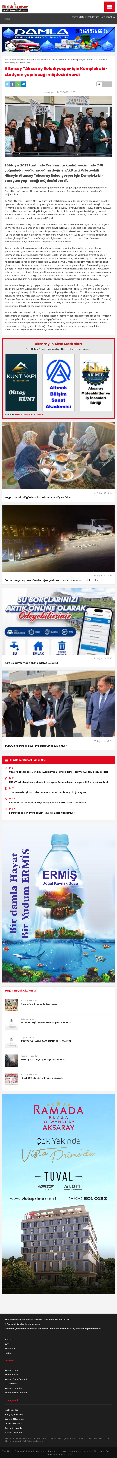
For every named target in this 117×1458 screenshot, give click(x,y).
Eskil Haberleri (11, 1409)
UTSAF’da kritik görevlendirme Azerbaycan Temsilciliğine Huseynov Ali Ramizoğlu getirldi (58, 771)
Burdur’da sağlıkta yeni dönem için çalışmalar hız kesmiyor (41, 812)
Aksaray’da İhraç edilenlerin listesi (39, 1004)
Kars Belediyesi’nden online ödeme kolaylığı (31, 663)
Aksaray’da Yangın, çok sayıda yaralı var (43, 1059)
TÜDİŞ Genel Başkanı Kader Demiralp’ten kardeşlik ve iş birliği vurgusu (48, 792)
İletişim (8, 1352)
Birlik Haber (10, 1348)
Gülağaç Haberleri (14, 1414)
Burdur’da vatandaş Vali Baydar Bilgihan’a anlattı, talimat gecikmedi (48, 802)
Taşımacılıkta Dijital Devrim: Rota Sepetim (93, 16)
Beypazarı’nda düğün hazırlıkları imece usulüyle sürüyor (38, 497)
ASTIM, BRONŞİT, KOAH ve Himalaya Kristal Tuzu (46, 1022)
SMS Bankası (11, 1383)
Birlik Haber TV (12, 1374)
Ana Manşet (42, 59)
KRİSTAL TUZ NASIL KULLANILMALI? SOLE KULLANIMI (46, 1041)
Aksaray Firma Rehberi (16, 1379)
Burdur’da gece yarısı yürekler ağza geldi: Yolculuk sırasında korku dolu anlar (51, 580)
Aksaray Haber (12, 1370)
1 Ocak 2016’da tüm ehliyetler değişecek (42, 1077)
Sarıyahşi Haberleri (14, 1428)
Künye (8, 1343)
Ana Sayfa (10, 59)
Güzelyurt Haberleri (14, 1418)
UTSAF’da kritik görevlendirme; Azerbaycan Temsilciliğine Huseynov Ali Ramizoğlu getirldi (58, 782)
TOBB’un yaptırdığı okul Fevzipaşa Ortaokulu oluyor (36, 745)
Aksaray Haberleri (25, 59)
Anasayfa (9, 1339)
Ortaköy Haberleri (13, 1423)
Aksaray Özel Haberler (16, 1392)
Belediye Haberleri (14, 1432)
